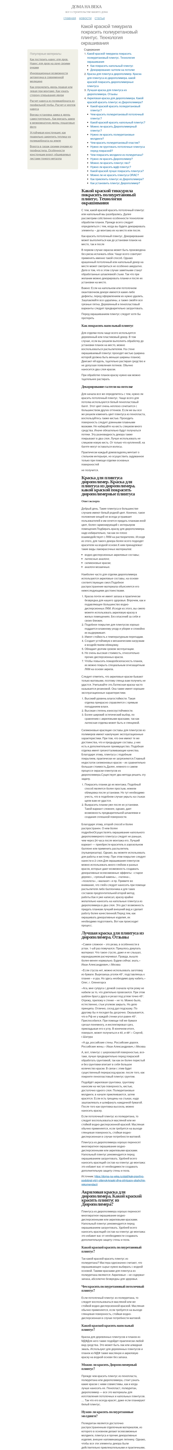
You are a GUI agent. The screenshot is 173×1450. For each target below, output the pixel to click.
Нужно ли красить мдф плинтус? (110, 167)
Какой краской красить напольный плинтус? (117, 122)
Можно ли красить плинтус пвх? (110, 163)
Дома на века (86, 6)
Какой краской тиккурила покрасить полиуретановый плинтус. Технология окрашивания (111, 58)
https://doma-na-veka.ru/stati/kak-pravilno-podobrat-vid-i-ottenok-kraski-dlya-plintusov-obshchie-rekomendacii (113, 1180)
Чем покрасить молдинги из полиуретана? (116, 155)
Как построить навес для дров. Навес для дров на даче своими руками (50, 63)
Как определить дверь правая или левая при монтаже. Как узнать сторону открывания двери (51, 91)
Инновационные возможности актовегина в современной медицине (49, 77)
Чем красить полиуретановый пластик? (115, 143)
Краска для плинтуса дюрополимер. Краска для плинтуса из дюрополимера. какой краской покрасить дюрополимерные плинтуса (114, 80)
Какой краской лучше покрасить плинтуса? (117, 171)
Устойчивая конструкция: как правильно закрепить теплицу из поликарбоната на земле (50, 136)
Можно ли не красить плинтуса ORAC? (114, 175)
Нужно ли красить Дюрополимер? (111, 159)
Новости (85, 17)
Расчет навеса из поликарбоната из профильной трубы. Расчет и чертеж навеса (53, 104)
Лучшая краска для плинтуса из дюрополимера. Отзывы (107, 92)
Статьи (100, 17)
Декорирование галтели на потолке (112, 70)
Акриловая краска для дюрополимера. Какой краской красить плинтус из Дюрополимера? (115, 100)
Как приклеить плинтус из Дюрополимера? (117, 179)
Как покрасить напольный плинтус (111, 66)
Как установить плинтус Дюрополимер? (115, 183)
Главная (70, 17)
